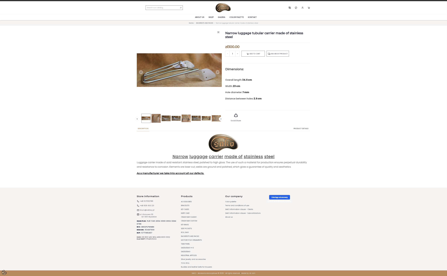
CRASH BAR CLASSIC (189, 217)
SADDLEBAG (185, 251)
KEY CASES (185, 209)
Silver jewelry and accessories (193, 259)
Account (302, 8)
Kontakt (252, 17)
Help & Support (296, 8)
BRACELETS (185, 205)
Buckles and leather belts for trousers (196, 267)
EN (290, 8)
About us (199, 17)
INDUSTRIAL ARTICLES (189, 255)
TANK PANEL (185, 244)
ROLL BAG (185, 232)
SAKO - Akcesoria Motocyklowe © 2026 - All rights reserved (216, 273)
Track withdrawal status (279, 201)
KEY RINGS (185, 225)
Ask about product (279, 53)
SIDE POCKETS (186, 228)
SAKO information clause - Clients (239, 209)
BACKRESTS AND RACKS (190, 236)
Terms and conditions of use (237, 205)
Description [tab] (143, 128)
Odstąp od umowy (279, 197)
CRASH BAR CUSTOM (189, 221)
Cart (309, 8)
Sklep (211, 17)
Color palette (236, 17)
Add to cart (254, 53)
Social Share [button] (236, 120)
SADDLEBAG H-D (187, 248)
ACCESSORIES (186, 201)
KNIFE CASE (185, 213)
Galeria (221, 17)
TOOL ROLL (185, 263)
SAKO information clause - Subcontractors (243, 213)
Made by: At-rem (248, 273)
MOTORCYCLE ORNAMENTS (191, 240)
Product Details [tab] (301, 128)
